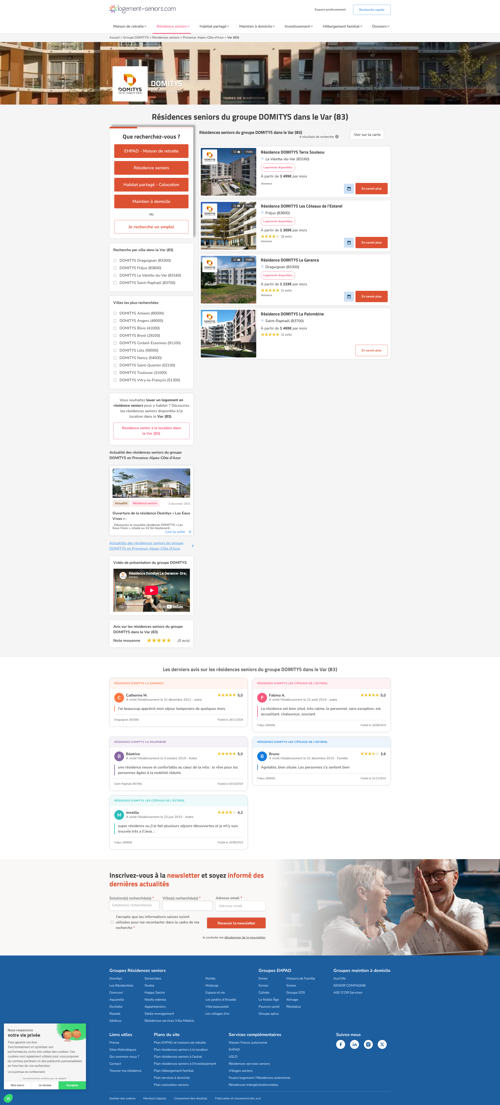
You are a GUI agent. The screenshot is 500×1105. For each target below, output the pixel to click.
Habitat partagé (213, 26)
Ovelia (149, 985)
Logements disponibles (278, 167)
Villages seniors (241, 1070)
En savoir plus (372, 188)
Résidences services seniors (249, 1063)
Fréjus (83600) (266, 725)
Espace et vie (215, 992)
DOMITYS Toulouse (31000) (143, 372)
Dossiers (379, 26)
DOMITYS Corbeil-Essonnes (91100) (150, 343)
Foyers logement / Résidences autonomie (259, 1077)
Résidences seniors (165, 37)
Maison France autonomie (248, 1042)
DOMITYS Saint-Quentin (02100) (147, 365)
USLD (233, 1056)
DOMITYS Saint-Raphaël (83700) (147, 282)
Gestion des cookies (122, 1098)
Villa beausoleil (217, 1006)
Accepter (72, 1085)
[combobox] (134, 906)
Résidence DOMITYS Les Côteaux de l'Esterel (301, 206)
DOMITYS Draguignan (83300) (145, 260)
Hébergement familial (341, 26)
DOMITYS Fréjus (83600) (140, 267)
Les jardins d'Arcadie (220, 999)
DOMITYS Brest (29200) (140, 335)
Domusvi (116, 992)
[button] (8, 1098)
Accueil (114, 37)
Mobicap (211, 985)
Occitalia (115, 1006)
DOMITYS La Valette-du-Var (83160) (150, 275)
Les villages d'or (217, 1013)
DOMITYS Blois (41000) (140, 328)
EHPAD (234, 1049)
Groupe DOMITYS (136, 37)
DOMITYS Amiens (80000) (142, 313)
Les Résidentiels (121, 985)
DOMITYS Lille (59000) (139, 350)
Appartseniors (155, 1006)
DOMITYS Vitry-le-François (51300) (150, 380)
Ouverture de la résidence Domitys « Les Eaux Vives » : (151, 516)
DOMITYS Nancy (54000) (141, 357)
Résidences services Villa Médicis (169, 1020)
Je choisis (44, 1085)
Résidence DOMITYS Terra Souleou (292, 152)
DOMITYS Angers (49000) (141, 320)
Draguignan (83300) (126, 720)
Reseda (114, 1013)
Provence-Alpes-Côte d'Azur (203, 37)
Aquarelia (116, 999)
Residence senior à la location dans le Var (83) (151, 430)
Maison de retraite (128, 26)
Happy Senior (155, 992)
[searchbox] (134, 905)
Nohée (210, 978)
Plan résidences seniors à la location (181, 1049)
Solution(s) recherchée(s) (130, 898)
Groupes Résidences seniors (137, 970)
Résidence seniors (172, 26)
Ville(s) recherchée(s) (180, 898)
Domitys (115, 978)
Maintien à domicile (255, 26)
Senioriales (153, 978)
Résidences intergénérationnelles (253, 1085)
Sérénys (115, 1020)
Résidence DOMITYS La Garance (290, 260)
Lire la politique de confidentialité (26, 1072)
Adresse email (227, 898)
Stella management (159, 1013)
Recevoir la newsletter (236, 923)
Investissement (297, 26)
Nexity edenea (155, 999)
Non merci (17, 1085)
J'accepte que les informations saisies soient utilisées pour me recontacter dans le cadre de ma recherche (157, 922)
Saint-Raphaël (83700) (128, 784)
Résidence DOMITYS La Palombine (292, 314)
